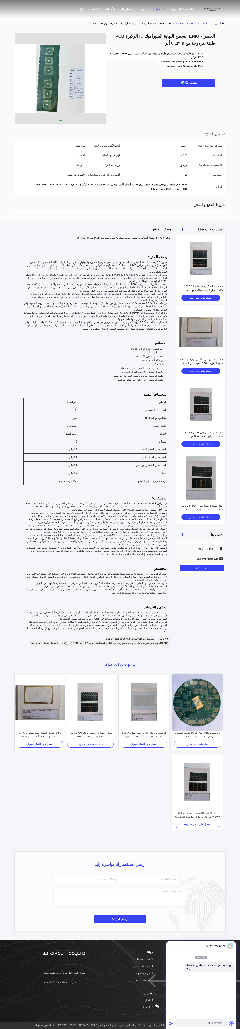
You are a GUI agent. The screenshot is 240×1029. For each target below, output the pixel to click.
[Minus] (171, 946)
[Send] (171, 1023)
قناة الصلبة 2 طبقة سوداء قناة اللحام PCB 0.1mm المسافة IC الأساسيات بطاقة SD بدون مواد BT (201, 509)
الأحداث (110, 9)
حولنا (143, 9)
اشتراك (74, 982)
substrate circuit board (44, 643)
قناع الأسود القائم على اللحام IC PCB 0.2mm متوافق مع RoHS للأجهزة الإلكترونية (203, 436)
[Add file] (231, 1023)
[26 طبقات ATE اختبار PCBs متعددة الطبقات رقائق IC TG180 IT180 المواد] (197, 702)
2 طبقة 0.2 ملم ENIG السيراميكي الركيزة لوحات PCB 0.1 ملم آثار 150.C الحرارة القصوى (144, 735)
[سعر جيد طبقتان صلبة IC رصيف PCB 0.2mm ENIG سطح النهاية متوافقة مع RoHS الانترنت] (201, 259)
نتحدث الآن (191, 82)
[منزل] (211, 8)
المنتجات (158, 9)
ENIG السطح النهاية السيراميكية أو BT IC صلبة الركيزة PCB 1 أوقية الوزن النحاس (40, 734)
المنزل (217, 23)
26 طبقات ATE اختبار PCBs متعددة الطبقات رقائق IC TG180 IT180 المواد (197, 734)
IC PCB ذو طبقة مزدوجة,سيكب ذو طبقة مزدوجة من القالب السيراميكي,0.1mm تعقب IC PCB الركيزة (115, 643)
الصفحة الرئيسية (182, 9)
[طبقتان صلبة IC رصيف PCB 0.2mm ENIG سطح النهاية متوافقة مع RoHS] (90, 702)
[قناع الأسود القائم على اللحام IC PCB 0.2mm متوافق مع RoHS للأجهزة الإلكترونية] (197, 782)
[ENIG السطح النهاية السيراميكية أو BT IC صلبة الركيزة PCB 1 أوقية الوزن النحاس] (40, 702)
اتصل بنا (127, 9)
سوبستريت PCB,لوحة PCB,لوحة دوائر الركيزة (130, 638)
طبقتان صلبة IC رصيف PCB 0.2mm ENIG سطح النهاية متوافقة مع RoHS (91, 734)
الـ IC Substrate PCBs (188, 23)
